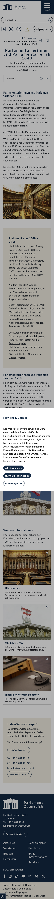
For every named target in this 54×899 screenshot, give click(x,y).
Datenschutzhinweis (14, 460)
